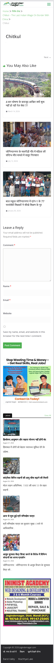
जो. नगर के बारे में (9, 651)
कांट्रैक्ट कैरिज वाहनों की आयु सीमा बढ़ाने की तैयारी (25, 477)
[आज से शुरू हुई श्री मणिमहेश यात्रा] (27, 504)
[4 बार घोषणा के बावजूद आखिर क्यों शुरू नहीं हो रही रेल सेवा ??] (27, 74)
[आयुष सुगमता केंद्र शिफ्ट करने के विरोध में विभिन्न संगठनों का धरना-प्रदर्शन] (27, 542)
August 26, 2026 (8, 481)
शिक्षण (22, 651)
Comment (9, 245)
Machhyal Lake (25, 659)
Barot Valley (9, 659)
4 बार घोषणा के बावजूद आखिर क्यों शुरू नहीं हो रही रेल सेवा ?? (25, 103)
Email (7, 300)
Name (7, 286)
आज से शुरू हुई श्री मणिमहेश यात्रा (18, 516)
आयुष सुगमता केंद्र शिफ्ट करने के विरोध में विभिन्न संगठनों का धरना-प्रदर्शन (25, 556)
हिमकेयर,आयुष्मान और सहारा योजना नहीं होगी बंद (24, 439)
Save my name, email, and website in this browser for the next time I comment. (24, 333)
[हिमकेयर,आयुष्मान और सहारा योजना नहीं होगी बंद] (27, 427)
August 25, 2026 (8, 561)
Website (7, 313)
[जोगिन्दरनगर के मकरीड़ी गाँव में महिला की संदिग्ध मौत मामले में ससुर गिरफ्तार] (27, 123)
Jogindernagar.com (27, 647)
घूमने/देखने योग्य (34, 651)
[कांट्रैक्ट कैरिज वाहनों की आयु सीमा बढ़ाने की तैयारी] (27, 465)
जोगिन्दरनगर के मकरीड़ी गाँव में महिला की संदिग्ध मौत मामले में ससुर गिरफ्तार (26, 153)
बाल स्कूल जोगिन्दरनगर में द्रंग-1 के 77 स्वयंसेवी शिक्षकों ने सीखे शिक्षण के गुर (25, 203)
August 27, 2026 (8, 443)
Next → (47, 57)
